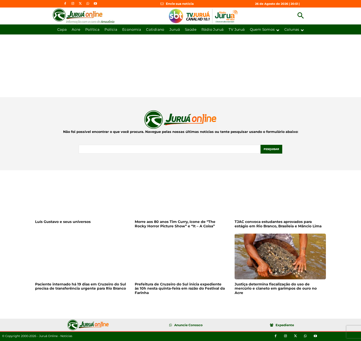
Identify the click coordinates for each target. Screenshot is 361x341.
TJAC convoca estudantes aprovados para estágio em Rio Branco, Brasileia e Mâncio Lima (278, 224)
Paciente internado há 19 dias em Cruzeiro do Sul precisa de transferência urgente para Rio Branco (80, 286)
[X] (80, 4)
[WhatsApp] (88, 4)
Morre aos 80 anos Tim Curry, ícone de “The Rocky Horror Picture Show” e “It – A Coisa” (175, 224)
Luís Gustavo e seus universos (63, 222)
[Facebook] (65, 4)
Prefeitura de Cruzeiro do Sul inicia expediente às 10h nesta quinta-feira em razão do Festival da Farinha (180, 288)
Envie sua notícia (180, 4)
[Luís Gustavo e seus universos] (80, 194)
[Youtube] (95, 4)
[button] (300, 16)
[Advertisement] (180, 66)
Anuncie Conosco (188, 325)
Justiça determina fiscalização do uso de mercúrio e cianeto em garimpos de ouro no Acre (276, 288)
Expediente (285, 325)
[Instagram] (72, 4)
